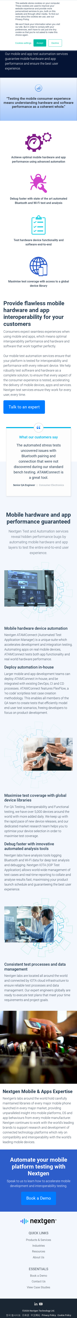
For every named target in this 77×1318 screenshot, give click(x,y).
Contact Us (38, 1281)
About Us (38, 1257)
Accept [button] (40, 42)
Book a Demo (38, 1275)
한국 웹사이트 (13, 1315)
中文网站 (35, 1315)
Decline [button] (55, 42)
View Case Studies (38, 1287)
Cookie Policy (64, 1315)
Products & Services (38, 1240)
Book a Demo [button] (38, 1198)
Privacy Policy (49, 1315)
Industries (38, 1245)
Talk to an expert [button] (24, 406)
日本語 (25, 1315)
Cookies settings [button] (23, 42)
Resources (38, 1251)
